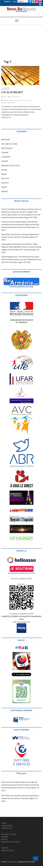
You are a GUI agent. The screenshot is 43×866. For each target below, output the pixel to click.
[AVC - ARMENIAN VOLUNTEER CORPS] (21, 407)
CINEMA (4, 152)
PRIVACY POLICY (8, 850)
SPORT (4, 187)
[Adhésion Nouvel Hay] (21, 558)
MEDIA (4, 170)
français (16, 100)
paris (13, 103)
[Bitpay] (21, 625)
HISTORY (4, 848)
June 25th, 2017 (14, 97)
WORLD (4, 191)
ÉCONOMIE (5, 88)
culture (11, 100)
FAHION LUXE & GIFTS (10, 165)
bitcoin (6, 100)
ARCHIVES (5, 139)
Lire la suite (6, 117)
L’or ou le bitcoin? (12, 92)
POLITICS (5, 178)
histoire (27, 100)
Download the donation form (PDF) (21, 573)
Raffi (4, 97)
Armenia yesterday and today (21, 286)
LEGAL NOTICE (7, 826)
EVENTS (4, 161)
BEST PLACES (6, 148)
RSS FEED (22, 773)
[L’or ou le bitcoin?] (21, 75)
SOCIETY (5, 183)
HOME (3, 823)
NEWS (3, 174)
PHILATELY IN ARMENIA (10, 842)
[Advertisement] (21, 38)
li (6, 103)
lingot (9, 103)
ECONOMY (6, 157)
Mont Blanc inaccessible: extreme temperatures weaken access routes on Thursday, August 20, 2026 (20, 237)
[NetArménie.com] (21, 279)
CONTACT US (6, 828)
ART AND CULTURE (9, 144)
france (22, 100)
